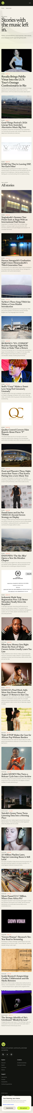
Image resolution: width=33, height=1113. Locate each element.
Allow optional (23, 1108)
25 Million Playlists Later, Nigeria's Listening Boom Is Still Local (15, 857)
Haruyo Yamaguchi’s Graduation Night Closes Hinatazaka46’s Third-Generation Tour (16, 263)
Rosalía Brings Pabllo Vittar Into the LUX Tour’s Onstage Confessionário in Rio (13, 81)
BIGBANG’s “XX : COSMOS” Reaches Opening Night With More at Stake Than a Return (14, 345)
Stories (3, 1069)
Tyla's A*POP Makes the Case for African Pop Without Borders (16, 736)
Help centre (4, 1077)
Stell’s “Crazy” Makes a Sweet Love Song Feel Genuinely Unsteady (14, 389)
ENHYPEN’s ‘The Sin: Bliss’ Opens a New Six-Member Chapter (13, 558)
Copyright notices (21, 1065)
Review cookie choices (8, 1104)
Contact (3, 1079)
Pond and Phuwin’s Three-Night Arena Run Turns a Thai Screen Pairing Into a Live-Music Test (16, 473)
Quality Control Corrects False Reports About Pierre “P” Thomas (15, 432)
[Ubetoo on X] (3, 1054)
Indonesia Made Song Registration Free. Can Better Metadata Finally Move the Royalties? (14, 601)
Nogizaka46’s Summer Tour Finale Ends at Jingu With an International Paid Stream (14, 219)
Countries (3, 1067)
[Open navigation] (30, 3)
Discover (3, 1062)
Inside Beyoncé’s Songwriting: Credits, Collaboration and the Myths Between (15, 978)
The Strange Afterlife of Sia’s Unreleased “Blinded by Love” (14, 1019)
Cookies (12, 1095)
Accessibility (4, 1081)
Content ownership (21, 1062)
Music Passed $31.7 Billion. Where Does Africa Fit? (13, 897)
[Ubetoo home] (14, 2)
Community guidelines (6, 1084)
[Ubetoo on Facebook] (7, 1054)
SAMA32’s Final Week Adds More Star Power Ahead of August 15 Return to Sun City (15, 692)
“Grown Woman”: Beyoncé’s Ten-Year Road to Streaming (16, 938)
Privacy (7, 1095)
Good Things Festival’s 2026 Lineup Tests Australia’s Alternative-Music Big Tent (14, 125)
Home (2, 8)
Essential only (9, 1108)
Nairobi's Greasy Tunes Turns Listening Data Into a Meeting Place (15, 815)
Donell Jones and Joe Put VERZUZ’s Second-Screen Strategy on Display (13, 515)
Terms (2, 1095)
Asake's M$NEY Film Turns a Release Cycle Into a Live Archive (16, 775)
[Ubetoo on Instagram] (11, 1054)
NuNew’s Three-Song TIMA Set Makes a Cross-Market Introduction (15, 304)
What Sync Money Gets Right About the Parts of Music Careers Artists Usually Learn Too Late (16, 648)
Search (3, 1065)
